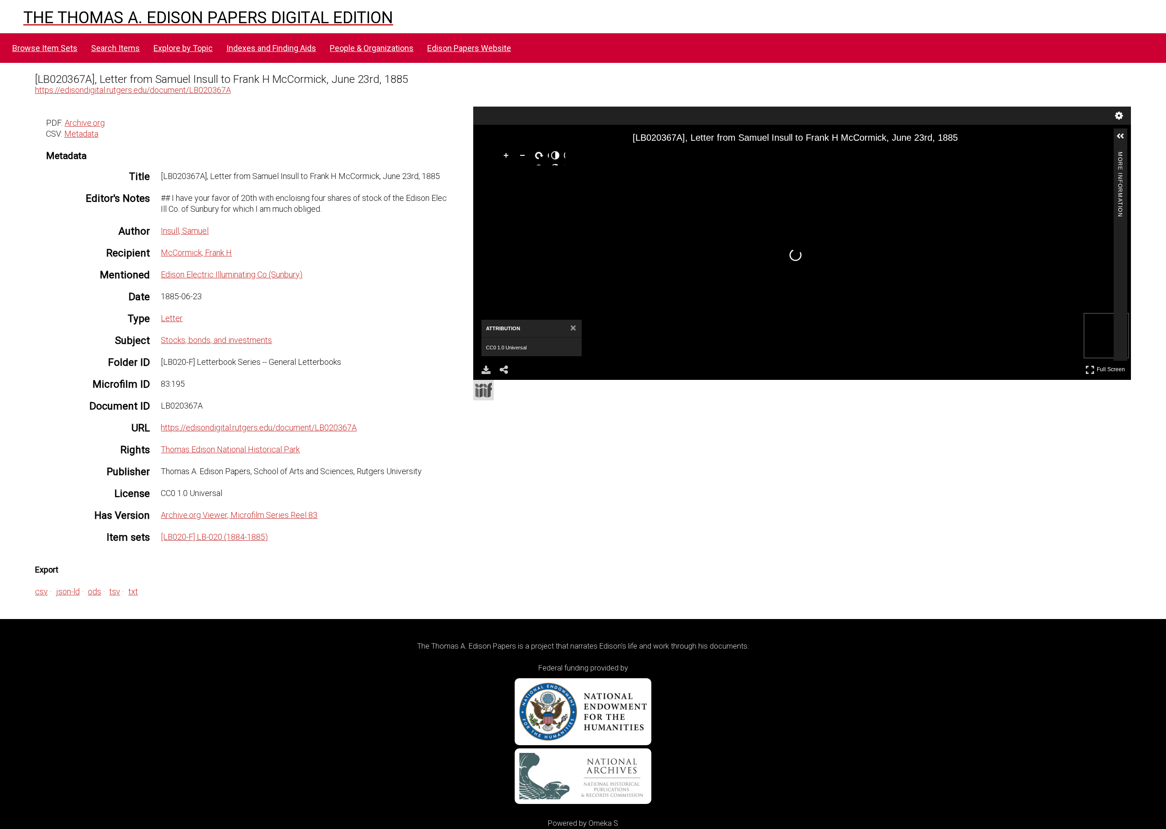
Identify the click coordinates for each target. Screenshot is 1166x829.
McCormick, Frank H (196, 252)
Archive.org (85, 123)
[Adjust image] (557, 157)
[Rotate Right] (540, 157)
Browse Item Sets (44, 48)
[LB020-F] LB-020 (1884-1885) (214, 537)
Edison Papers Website (469, 48)
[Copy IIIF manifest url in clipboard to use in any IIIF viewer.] (483, 390)
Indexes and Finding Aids (271, 48)
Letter (172, 318)
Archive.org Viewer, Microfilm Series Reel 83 (239, 515)
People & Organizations (372, 48)
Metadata (81, 133)
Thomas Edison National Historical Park (230, 449)
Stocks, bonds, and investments (216, 340)
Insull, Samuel (185, 230)
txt (133, 591)
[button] (1124, 140)
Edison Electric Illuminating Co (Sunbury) (231, 274)
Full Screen (1112, 368)
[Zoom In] (508, 157)
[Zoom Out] (524, 157)
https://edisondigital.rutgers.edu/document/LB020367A (133, 90)
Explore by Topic (183, 48)
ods (94, 591)
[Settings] (1119, 116)
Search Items (115, 48)
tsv (114, 591)
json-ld (68, 591)
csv (41, 591)
